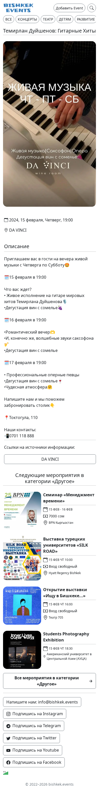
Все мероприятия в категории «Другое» (53, 681)
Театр (48, 19)
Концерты (27, 19)
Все (8, 19)
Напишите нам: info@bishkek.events (42, 702)
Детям (65, 19)
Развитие (86, 19)
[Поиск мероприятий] (91, 8)
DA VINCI (50, 459)
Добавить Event (69, 8)
